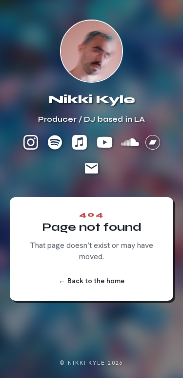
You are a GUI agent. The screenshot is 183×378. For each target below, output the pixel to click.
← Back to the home (91, 280)
